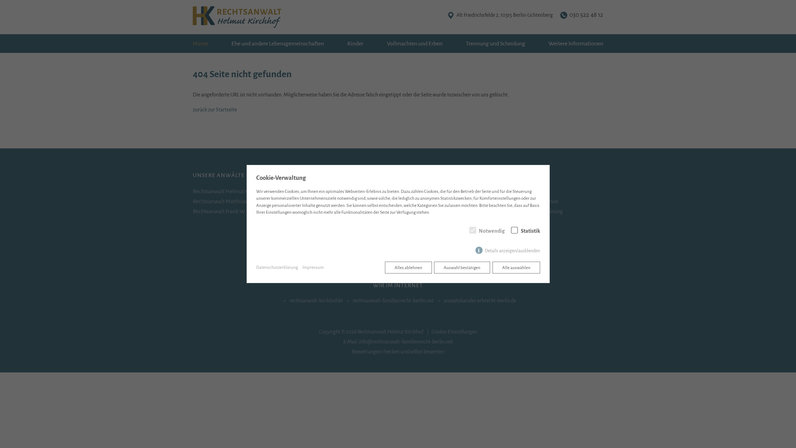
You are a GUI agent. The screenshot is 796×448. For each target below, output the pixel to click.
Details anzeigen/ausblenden (512, 250)
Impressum (313, 267)
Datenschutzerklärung (277, 267)
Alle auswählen (516, 267)
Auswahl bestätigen (462, 267)
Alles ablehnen (408, 267)
